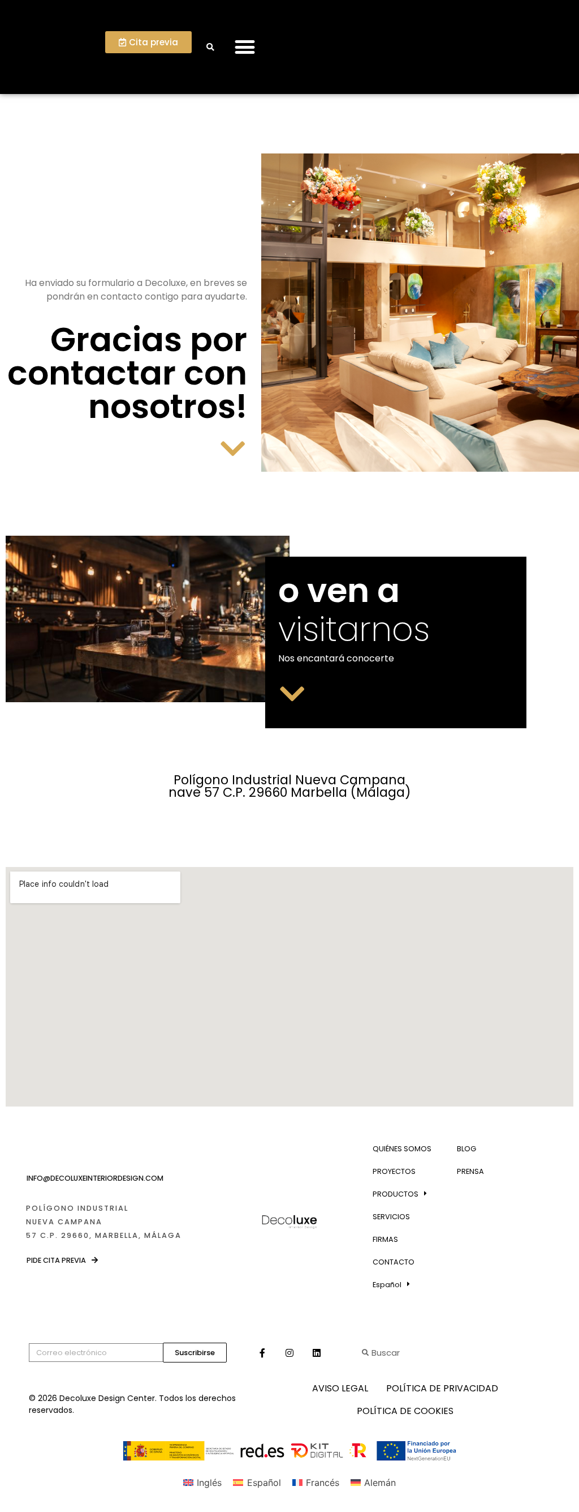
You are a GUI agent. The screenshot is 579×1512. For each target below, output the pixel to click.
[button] (244, 47)
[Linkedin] (316, 1352)
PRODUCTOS (395, 1194)
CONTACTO (393, 1262)
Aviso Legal (340, 1388)
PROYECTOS (394, 1171)
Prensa (470, 1171)
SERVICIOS (391, 1216)
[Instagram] (289, 1352)
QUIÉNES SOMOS (402, 1149)
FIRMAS (385, 1239)
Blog (466, 1149)
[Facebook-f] (262, 1352)
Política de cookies (405, 1410)
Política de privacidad (442, 1388)
